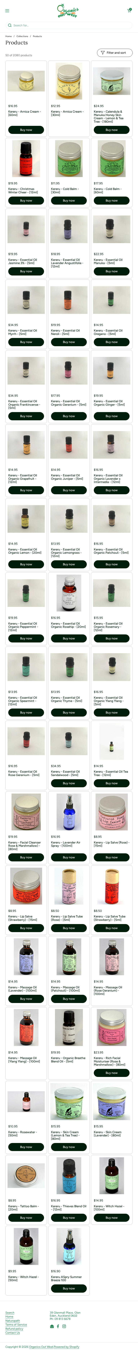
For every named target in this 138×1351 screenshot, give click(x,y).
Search (9, 1312)
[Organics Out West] (68, 11)
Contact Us (12, 1332)
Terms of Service (16, 1324)
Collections (22, 36)
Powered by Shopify (66, 1346)
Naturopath (12, 1320)
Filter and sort (116, 52)
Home (8, 36)
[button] (129, 10)
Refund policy (14, 1328)
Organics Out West (41, 1346)
